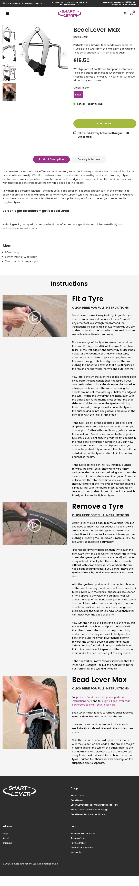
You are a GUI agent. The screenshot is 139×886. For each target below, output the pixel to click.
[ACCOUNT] (125, 13)
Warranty (76, 852)
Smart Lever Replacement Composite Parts (94, 804)
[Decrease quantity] (77, 113)
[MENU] (7, 13)
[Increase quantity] (92, 113)
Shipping (7, 843)
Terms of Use (78, 838)
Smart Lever (77, 795)
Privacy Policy (78, 843)
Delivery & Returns (89, 159)
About (6, 838)
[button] (64, 54)
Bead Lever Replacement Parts (88, 814)
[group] (43, 51)
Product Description (51, 159)
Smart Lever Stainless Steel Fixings (89, 809)
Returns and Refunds (82, 847)
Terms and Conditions (83, 833)
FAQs (5, 833)
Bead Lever (77, 800)
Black (78, 94)
